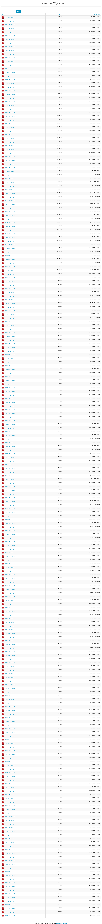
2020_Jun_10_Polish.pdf (10, 39)
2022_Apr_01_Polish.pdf (10, 721)
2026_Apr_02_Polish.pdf (10, 857)
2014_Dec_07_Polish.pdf (10, 303)
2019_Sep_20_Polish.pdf (10, 651)
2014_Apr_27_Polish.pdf (10, 222)
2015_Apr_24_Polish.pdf (10, 336)
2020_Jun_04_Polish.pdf (10, 50)
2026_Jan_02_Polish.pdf (10, 842)
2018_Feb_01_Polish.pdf (10, 593)
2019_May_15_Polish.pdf (10, 571)
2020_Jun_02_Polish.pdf (10, 46)
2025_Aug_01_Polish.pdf (10, 809)
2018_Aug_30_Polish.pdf (10, 424)
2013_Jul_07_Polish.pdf (9, 219)
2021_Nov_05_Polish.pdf (10, 281)
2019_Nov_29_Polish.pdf (10, 607)
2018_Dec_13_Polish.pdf (10, 541)
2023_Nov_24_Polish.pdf (10, 604)
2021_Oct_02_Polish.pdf (10, 17)
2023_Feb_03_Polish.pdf (10, 805)
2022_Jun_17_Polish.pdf (10, 703)
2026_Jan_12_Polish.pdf (10, 816)
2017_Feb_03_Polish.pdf (10, 490)
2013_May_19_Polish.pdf (10, 178)
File (3, 14)
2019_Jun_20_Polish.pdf (10, 673)
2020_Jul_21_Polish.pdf (9, 68)
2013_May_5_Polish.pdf (9, 189)
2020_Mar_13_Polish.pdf (10, 497)
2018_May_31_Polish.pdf (10, 450)
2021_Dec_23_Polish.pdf (10, 486)
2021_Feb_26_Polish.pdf (10, 156)
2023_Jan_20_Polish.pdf (10, 692)
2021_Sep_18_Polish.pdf (10, 101)
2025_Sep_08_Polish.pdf (10, 912)
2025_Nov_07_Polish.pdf (10, 868)
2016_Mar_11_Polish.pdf (10, 402)
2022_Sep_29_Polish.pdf (10, 754)
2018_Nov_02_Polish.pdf (10, 563)
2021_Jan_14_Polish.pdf (10, 28)
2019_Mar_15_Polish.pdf (10, 582)
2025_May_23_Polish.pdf (10, 853)
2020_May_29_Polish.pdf (10, 43)
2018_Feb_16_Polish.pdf (10, 435)
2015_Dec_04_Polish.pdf (10, 347)
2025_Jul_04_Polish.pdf (9, 794)
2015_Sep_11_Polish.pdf (10, 340)
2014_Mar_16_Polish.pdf (10, 226)
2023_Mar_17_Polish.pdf (10, 747)
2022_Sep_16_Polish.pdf (10, 670)
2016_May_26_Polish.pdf (10, 373)
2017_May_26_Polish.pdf (10, 552)
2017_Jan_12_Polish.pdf (10, 457)
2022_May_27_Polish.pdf (10, 758)
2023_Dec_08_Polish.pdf (10, 750)
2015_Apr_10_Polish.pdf (10, 318)
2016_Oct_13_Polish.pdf (10, 417)
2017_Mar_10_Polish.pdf (10, 461)
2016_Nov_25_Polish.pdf (10, 431)
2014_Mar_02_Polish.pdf (10, 193)
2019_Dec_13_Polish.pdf (10, 655)
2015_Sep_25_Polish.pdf (10, 332)
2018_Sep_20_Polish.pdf (10, 574)
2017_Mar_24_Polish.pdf (10, 494)
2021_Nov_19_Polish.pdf (10, 442)
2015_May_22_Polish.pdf (10, 321)
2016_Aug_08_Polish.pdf (10, 351)
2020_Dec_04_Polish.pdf (10, 120)
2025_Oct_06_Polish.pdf (10, 904)
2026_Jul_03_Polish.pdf (9, 835)
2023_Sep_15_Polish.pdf (10, 285)
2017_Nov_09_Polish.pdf (10, 512)
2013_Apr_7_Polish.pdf (9, 171)
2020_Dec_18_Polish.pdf (10, 21)
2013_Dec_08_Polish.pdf (10, 266)
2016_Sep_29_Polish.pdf (10, 413)
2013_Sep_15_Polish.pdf (10, 197)
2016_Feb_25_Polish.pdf (10, 391)
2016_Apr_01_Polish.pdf (10, 380)
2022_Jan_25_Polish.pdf (10, 725)
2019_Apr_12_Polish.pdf (10, 637)
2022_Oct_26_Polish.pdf (10, 743)
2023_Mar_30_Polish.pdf (10, 776)
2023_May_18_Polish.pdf (10, 783)
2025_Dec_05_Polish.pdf (10, 897)
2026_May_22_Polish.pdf (10, 846)
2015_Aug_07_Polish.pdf (10, 307)
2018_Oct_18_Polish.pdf (10, 600)
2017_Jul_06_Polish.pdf (9, 475)
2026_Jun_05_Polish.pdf (10, 827)
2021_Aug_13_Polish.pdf (10, 79)
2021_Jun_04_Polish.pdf (10, 149)
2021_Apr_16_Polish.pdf (10, 248)
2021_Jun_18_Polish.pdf (10, 105)
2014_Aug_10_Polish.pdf (10, 241)
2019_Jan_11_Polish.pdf (10, 629)
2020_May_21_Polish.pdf (10, 32)
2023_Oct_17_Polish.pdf (10, 765)
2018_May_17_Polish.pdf (10, 538)
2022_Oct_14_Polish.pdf (10, 739)
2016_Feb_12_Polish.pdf (10, 395)
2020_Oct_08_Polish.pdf (10, 164)
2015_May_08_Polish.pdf (10, 329)
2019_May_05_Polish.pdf (10, 640)
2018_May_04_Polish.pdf (10, 523)
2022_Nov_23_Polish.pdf (10, 736)
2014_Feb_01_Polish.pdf (10, 204)
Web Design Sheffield (61, 923)
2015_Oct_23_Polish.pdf (10, 354)
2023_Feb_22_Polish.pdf (10, 728)
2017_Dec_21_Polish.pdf (10, 633)
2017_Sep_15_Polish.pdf (10, 508)
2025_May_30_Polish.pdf (10, 831)
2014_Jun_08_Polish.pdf (10, 244)
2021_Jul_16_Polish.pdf (9, 127)
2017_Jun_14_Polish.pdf (10, 516)
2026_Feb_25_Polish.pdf (10, 882)
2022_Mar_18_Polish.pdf (10, 706)
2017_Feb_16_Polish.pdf (10, 472)
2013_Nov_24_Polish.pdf (10, 208)
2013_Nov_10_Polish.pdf (10, 230)
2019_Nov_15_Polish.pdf (10, 681)
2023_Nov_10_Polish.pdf (10, 717)
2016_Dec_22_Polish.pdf (10, 596)
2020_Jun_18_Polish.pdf (10, 24)
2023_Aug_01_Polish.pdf (10, 534)
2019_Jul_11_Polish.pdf (9, 464)
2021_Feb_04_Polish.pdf (10, 57)
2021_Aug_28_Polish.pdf (10, 94)
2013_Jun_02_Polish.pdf (10, 182)
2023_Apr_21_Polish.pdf (10, 791)
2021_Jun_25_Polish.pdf (10, 145)
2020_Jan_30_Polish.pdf (10, 622)
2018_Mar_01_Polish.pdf (10, 501)
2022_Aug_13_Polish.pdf (10, 274)
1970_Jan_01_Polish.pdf (10, 860)
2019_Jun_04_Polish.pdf (10, 684)
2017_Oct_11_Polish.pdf (10, 626)
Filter (18, 11)
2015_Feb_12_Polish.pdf (10, 296)
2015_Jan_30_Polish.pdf (10, 292)
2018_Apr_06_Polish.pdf (10, 527)
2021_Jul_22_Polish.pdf (9, 123)
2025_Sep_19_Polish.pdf (10, 908)
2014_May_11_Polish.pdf (10, 215)
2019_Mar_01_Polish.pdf (10, 648)
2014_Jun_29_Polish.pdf (10, 200)
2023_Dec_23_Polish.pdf (10, 780)
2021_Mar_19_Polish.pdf (10, 167)
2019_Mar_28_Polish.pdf (10, 644)
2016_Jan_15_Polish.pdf (10, 384)
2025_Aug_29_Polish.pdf (10, 915)
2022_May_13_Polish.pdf (10, 732)
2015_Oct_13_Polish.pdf (10, 358)
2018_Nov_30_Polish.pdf (10, 578)
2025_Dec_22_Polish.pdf (10, 824)
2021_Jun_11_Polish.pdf (10, 138)
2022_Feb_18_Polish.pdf (10, 714)
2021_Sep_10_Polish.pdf (10, 142)
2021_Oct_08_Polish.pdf (10, 61)
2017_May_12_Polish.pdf (10, 556)
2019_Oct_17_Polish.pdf (10, 798)
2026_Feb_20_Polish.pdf (10, 886)
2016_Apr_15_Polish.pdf (10, 369)
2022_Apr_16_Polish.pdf (10, 802)
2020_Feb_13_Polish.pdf (10, 549)
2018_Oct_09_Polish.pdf (10, 615)
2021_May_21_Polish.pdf (10, 153)
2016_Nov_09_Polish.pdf (10, 468)
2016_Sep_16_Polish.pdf (10, 409)
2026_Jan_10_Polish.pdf (10, 813)
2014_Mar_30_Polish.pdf (10, 263)
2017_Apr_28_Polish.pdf (10, 483)
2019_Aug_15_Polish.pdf (10, 453)
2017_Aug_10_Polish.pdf (10, 428)
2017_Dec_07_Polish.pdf (10, 585)
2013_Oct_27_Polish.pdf (10, 255)
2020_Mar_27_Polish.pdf (10, 35)
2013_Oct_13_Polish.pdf (10, 270)
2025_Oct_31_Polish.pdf (10, 871)
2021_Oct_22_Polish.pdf (10, 519)
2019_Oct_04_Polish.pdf (10, 677)
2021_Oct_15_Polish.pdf (10, 65)
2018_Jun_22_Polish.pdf (10, 479)
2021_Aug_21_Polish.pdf (10, 87)
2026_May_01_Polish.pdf (10, 875)
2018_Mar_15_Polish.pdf (10, 446)
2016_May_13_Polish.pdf (10, 398)
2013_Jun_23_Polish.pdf (10, 175)
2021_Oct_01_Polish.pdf (10, 109)
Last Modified (97, 14)
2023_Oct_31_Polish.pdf (10, 761)
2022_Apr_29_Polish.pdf (10, 772)
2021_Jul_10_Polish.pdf (9, 134)
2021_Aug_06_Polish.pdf (10, 72)
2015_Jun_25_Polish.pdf (10, 314)
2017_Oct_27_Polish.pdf (10, 567)
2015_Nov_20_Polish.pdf (10, 376)
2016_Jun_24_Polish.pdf (10, 362)
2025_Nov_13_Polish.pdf (10, 849)
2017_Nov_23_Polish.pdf (10, 611)
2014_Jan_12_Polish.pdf (10, 252)
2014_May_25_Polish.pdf (10, 237)
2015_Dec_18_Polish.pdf (10, 343)
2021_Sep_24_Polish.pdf (10, 98)
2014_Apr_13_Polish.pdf (10, 259)
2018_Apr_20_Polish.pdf (10, 505)
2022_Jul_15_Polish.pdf (9, 699)
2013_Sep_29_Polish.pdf (10, 211)
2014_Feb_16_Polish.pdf (10, 233)
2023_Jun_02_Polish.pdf (10, 666)
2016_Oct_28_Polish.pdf (10, 406)
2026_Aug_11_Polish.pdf (10, 901)
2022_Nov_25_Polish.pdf (10, 695)
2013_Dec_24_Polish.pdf (10, 277)
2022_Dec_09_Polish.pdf (10, 688)
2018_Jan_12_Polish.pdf (10, 439)
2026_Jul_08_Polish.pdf (9, 838)
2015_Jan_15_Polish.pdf (10, 299)
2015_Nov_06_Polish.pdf (10, 365)
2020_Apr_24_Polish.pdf (10, 54)
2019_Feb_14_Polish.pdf (10, 662)
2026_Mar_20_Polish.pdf (10, 879)
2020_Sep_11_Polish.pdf (10, 160)
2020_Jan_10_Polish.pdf (10, 560)
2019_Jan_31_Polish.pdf (10, 787)
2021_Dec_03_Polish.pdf (10, 545)
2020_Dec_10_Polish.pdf (10, 112)
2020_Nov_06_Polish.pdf (10, 116)
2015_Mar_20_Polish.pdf (10, 310)
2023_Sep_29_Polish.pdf (10, 769)
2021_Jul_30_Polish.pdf (9, 83)
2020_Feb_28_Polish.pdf (10, 530)
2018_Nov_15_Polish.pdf (10, 618)
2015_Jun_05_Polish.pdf (10, 325)
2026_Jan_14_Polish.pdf (10, 820)
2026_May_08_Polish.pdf (10, 864)
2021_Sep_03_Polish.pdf (10, 90)
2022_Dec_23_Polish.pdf (10, 710)
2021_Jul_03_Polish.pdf (9, 76)
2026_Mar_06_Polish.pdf (10, 893)
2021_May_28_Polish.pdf (10, 131)
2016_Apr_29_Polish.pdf (10, 387)
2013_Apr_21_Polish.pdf (10, 186)
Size (60, 14)
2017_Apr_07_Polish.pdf (10, 589)
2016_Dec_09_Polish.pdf (10, 420)
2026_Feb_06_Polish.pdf (10, 890)
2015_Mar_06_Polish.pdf (10, 288)
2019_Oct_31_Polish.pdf (10, 659)
